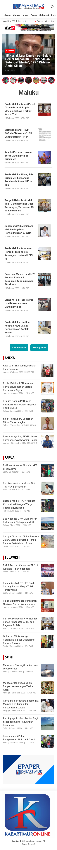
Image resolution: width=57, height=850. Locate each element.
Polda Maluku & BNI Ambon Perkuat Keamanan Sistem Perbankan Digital (18, 387)
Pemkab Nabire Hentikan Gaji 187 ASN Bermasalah (19, 484)
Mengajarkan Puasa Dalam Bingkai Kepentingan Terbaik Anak (19, 686)
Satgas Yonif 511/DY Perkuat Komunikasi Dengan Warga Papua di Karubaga (19, 504)
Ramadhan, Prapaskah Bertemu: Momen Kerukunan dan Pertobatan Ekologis (21, 704)
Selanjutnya (39, 347)
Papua (34, 15)
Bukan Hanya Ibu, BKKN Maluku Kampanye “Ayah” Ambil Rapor (20, 438)
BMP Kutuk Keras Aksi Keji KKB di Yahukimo (20, 467)
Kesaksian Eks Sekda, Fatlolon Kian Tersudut (19, 367)
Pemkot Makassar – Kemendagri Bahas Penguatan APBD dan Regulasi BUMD (21, 622)
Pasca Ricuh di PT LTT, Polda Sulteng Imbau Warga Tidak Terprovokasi (19, 586)
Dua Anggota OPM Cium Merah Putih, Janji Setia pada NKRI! (20, 520)
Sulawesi (44, 15)
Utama (7, 15)
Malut (25, 15)
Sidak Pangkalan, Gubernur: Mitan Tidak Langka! (18, 420)
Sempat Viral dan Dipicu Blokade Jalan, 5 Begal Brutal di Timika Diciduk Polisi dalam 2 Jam (21, 540)
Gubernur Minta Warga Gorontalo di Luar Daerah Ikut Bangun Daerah (19, 640)
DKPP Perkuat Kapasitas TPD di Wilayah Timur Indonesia (20, 567)
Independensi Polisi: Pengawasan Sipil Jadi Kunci (19, 737)
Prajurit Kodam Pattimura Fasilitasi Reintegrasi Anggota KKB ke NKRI (19, 404)
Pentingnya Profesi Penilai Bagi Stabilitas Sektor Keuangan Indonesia (20, 722)
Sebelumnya (19, 347)
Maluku (16, 15)
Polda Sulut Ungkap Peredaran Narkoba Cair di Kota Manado (20, 602)
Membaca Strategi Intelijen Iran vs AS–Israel (20, 667)
